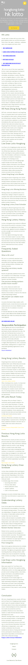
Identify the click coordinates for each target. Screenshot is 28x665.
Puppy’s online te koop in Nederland (12, 637)
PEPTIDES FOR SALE (8, 59)
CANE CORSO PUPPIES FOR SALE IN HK (13, 52)
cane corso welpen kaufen (8, 381)
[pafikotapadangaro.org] (3, 3)
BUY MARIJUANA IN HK (9, 56)
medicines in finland (7, 416)
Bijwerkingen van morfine (8, 463)
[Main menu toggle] (24, 3)
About (14, 646)
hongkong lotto (14, 644)
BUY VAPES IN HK (7, 48)
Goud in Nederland (6, 350)
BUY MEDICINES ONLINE (8, 321)
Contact (14, 649)
